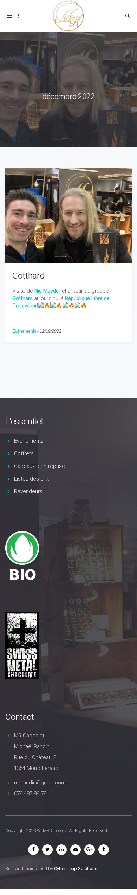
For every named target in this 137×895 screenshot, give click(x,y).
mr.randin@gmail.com (40, 782)
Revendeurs (28, 491)
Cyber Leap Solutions (75, 868)
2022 (62, 108)
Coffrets (24, 453)
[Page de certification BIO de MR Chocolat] (20, 555)
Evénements (29, 441)
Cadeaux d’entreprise (39, 466)
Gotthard (28, 276)
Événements (24, 331)
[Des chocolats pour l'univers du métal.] (20, 645)
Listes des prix (31, 479)
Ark (50, 108)
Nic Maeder (47, 291)
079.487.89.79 (30, 793)
